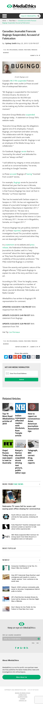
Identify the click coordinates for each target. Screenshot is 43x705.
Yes (33, 643)
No (38, 643)
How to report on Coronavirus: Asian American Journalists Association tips (33, 422)
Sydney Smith (11, 43)
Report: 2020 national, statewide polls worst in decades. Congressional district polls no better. (25, 589)
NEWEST (5, 560)
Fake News (12, 21)
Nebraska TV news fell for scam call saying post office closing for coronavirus (21, 507)
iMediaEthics (21, 6)
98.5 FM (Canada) (12, 50)
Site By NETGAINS (33, 690)
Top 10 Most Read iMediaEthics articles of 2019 (7, 419)
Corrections (23, 695)
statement (10, 244)
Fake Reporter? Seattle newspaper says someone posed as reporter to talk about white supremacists (25, 527)
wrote (24, 151)
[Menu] (4, 16)
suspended (22, 80)
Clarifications (22, 697)
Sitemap (22, 698)
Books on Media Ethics (22, 693)
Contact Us (22, 700)
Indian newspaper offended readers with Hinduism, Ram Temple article (20, 425)
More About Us (21, 677)
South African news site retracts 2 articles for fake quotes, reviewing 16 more (24, 517)
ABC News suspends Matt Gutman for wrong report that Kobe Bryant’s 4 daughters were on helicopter (25, 537)
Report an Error (21, 347)
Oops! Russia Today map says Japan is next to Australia (7, 456)
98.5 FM (13, 80)
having (29, 174)
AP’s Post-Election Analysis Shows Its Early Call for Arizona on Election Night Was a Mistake (25, 599)
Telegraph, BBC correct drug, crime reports (33, 456)
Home (4, 21)
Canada (20, 50)
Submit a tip (34, 55)
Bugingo (17, 182)
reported (17, 230)
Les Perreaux (14, 332)
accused (13, 174)
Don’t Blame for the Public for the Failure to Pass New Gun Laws (23, 608)
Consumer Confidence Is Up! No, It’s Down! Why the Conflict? (24, 567)
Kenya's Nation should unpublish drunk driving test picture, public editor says (20, 461)
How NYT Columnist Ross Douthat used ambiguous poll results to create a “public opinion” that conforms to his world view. (25, 578)
